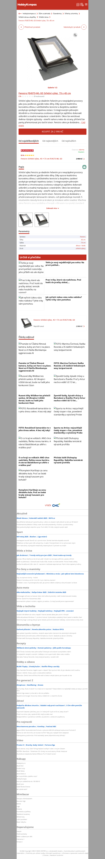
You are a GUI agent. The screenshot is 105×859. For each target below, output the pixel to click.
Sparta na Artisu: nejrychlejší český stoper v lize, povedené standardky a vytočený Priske (68, 430)
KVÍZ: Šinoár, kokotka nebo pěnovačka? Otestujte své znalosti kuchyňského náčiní (44, 652)
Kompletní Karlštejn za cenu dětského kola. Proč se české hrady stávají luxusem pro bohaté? (32, 494)
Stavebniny (57, 13)
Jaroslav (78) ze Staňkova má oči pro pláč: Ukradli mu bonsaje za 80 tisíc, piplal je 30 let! (45, 559)
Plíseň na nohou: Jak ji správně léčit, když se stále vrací (35, 714)
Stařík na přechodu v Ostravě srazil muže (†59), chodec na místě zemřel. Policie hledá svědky (47, 562)
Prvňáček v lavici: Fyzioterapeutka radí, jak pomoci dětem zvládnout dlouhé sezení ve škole (47, 583)
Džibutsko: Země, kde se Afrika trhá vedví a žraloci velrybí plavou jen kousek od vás (44, 675)
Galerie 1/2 (52, 87)
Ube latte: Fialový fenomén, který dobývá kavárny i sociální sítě (38, 657)
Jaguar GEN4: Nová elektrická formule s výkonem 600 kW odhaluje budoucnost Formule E (46, 730)
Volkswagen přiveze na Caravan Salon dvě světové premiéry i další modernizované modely (47, 596)
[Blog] (78, 4)
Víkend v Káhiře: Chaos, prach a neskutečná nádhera (34, 673)
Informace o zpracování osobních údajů (75, 853)
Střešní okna (43, 17)
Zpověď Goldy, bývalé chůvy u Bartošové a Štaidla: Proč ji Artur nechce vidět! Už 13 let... (69, 398)
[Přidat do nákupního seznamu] (75, 35)
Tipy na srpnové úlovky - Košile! (27, 577)
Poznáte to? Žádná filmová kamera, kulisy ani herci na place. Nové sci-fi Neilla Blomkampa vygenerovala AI (35, 367)
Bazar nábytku (21, 822)
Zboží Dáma (20, 771)
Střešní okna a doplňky (27, 17)
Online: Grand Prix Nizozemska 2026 (29, 599)
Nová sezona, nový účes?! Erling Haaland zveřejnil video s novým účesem (41, 749)
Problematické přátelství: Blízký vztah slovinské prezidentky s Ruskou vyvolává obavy (45, 524)
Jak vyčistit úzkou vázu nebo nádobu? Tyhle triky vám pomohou (64, 298)
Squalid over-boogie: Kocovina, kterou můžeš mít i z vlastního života (39, 696)
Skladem (81, 152)
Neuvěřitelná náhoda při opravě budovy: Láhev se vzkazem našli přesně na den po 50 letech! (47, 522)
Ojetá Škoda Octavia (23, 787)
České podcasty (22, 834)
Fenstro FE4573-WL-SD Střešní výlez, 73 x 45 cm (45, 93)
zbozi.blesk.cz (21, 774)
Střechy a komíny (71, 13)
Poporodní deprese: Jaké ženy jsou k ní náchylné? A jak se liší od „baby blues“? (43, 712)
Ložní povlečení (22, 819)
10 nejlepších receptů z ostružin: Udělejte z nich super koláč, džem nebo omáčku (43, 654)
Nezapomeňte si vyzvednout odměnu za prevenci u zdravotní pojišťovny (41, 717)
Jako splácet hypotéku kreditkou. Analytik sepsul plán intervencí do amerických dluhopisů (46, 633)
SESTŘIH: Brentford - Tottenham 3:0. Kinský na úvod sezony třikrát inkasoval (42, 751)
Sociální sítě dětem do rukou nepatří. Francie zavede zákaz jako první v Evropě (42, 614)
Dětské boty (21, 817)
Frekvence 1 (20, 839)
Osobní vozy (21, 768)
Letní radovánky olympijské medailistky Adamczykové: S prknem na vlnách (41, 546)
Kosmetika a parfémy (24, 812)
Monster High (21, 801)
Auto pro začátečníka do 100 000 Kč (28, 781)
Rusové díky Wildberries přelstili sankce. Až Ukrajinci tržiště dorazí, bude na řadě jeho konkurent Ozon (34, 399)
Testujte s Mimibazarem (24, 799)
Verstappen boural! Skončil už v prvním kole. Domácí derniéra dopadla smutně (43, 540)
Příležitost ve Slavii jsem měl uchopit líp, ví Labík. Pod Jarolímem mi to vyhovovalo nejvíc (46, 543)
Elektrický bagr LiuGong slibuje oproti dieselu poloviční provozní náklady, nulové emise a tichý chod (50, 620)
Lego (18, 806)
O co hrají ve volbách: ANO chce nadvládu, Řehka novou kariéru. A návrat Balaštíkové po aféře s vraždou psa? (34, 461)
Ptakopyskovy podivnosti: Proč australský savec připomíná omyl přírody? (41, 735)
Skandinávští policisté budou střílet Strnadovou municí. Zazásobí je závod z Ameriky (44, 636)
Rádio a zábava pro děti (24, 836)
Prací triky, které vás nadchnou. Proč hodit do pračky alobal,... (63, 281)
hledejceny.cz (21, 763)
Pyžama (19, 809)
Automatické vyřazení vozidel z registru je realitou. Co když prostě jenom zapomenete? (45, 601)
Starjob (19, 831)
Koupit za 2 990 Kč (52, 131)
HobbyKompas (22, 779)
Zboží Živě (20, 766)
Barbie (19, 804)
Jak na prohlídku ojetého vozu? (27, 776)
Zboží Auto (20, 784)
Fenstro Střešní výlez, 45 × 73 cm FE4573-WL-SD (41, 158)
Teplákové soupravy (23, 814)
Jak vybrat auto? (22, 789)
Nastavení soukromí (56, 855)
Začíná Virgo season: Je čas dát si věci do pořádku (33, 693)
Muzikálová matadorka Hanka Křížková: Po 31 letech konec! (36, 754)
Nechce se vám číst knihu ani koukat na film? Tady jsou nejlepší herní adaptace (43, 733)
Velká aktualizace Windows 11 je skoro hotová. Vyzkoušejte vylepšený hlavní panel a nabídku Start (49, 617)
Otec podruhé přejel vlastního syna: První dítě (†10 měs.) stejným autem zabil (42, 527)
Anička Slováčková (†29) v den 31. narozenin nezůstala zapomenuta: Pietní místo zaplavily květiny (49, 564)
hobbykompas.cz (29, 13)
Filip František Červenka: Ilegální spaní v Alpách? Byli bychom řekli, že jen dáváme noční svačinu (48, 670)
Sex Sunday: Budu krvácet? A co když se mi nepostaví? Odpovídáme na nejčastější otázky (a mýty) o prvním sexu (52, 690)
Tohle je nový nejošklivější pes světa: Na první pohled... (65, 263)
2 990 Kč (79, 159)
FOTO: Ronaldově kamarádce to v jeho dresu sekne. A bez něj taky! (35, 429)
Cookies (45, 855)
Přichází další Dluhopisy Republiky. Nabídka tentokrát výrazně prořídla (68, 460)
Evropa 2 (19, 842)
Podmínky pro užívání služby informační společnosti (43, 853)
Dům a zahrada (44, 13)
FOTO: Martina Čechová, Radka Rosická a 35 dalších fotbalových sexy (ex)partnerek (69, 365)
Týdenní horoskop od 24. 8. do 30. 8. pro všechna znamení (36, 580)
